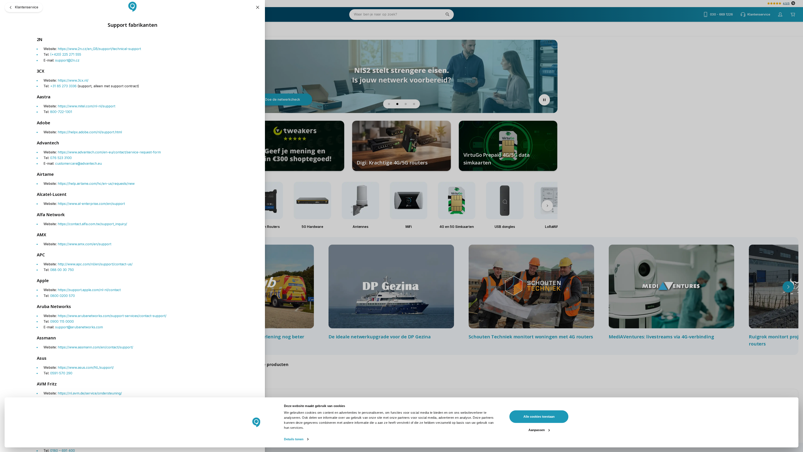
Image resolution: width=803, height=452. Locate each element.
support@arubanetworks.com (79, 327)
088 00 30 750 (62, 270)
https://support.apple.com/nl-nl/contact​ (89, 290)
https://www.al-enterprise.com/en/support (91, 204)
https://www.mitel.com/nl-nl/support (86, 106)
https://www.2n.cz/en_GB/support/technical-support (99, 49)
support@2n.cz (67, 60)
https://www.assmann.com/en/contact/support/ (95, 347)
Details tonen (293, 439)
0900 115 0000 (62, 321)
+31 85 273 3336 (63, 86)
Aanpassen (536, 430)
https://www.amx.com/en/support (84, 244)
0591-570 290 (61, 373)
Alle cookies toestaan (539, 416)
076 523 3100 (61, 158)
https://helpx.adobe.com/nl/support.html (90, 132)
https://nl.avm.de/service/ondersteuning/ (90, 393)
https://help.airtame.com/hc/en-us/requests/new (96, 183)
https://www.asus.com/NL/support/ (86, 367)
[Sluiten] (257, 7)
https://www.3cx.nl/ (73, 80)
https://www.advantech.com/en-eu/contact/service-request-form (109, 152)
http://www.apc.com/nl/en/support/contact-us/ (95, 264)
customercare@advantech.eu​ (78, 163)
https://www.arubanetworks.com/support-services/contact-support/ (112, 316)
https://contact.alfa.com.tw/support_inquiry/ (92, 224)
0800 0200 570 (62, 296)
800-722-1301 (61, 112)
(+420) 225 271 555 (65, 54)
